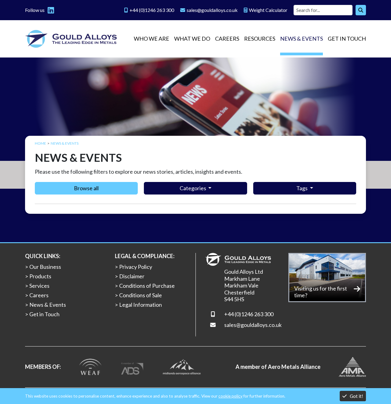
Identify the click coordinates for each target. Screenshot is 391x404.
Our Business (45, 266)
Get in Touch (347, 38)
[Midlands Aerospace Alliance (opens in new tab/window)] (182, 366)
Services (39, 285)
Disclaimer (131, 276)
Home (40, 143)
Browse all (86, 188)
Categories (193, 188)
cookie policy (230, 396)
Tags (302, 188)
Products (40, 276)
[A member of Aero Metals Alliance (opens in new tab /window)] (352, 366)
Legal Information (140, 304)
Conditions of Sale (140, 295)
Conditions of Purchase (147, 285)
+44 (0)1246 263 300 (248, 314)
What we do (192, 38)
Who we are (151, 38)
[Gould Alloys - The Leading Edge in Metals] (71, 39)
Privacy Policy (135, 266)
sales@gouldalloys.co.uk (253, 324)
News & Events (301, 38)
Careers (227, 38)
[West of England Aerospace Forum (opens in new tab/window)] (90, 366)
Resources (259, 38)
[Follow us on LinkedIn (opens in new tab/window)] (51, 10)
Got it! (356, 396)
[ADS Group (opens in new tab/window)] (132, 366)
